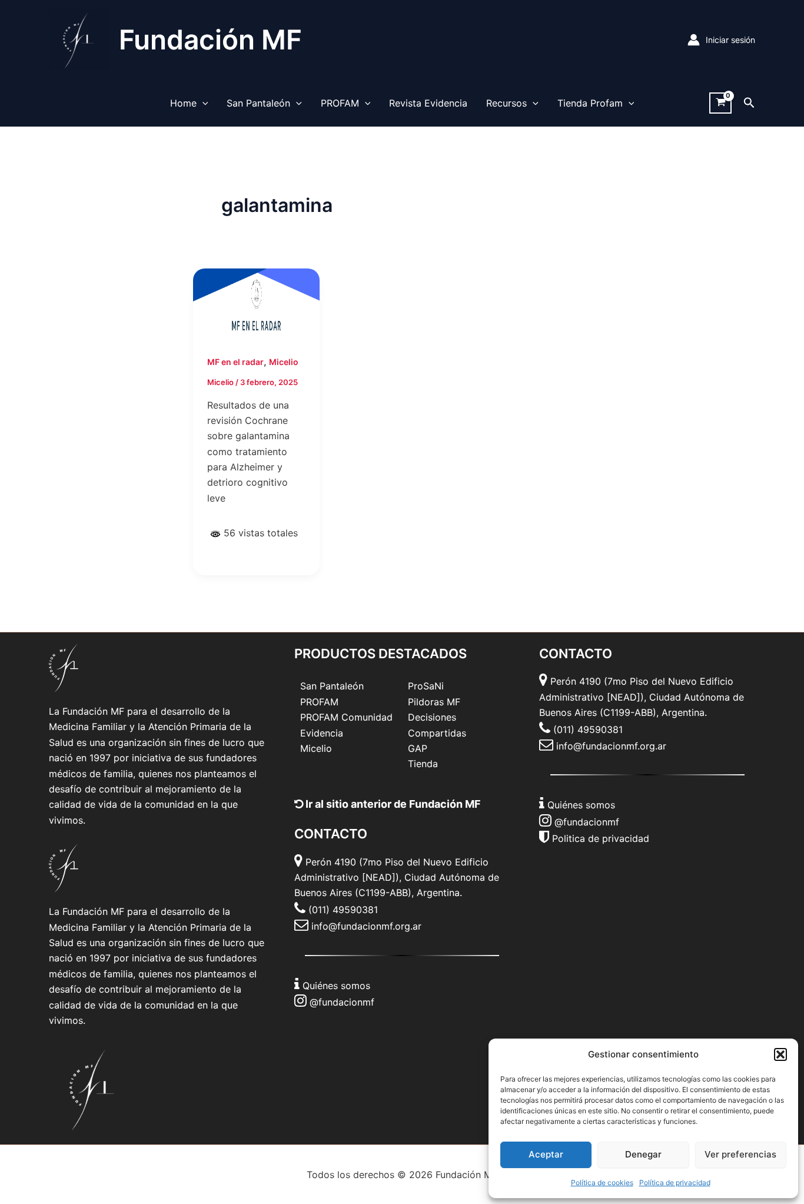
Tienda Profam (590, 103)
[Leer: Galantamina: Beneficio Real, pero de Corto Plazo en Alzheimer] (256, 303)
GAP (417, 748)
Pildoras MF (434, 702)
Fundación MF (210, 39)
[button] (780, 1054)
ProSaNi (426, 686)
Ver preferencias (740, 1154)
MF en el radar (235, 362)
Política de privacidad (674, 1182)
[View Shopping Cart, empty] (720, 103)
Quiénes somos (336, 985)
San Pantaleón (258, 103)
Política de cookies (602, 1182)
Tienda (423, 764)
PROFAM (340, 103)
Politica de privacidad (600, 838)
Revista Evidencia (428, 103)
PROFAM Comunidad (346, 717)
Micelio (283, 362)
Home (183, 103)
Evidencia (321, 733)
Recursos (506, 103)
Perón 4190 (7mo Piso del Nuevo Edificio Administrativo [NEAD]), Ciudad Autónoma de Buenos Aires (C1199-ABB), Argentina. (396, 877)
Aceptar (546, 1154)
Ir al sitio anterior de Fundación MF (392, 804)
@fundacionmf (342, 1002)
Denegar (643, 1154)
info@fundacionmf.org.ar (366, 926)
